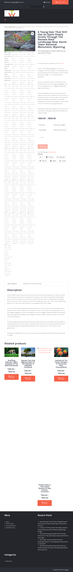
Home (6, 26)
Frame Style (42, 130)
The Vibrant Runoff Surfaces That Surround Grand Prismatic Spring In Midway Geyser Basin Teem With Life (53, 548)
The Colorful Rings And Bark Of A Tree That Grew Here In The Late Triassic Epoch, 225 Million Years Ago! (53, 536)
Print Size (42, 125)
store (62, 63)
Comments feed (11, 525)
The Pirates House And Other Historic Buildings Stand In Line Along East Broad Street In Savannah (53, 542)
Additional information (32, 284)
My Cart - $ (61, 2)
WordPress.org (10, 527)
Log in (8, 521)
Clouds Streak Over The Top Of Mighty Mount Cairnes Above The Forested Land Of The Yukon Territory (52, 523)
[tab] (12, 283)
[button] (32, 33)
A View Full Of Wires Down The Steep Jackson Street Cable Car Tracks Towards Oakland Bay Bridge (52, 529)
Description (12, 284)
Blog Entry (9, 561)
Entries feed (9, 523)
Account (47, 2)
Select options (12, 376)
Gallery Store (12, 26)
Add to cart (42, 146)
